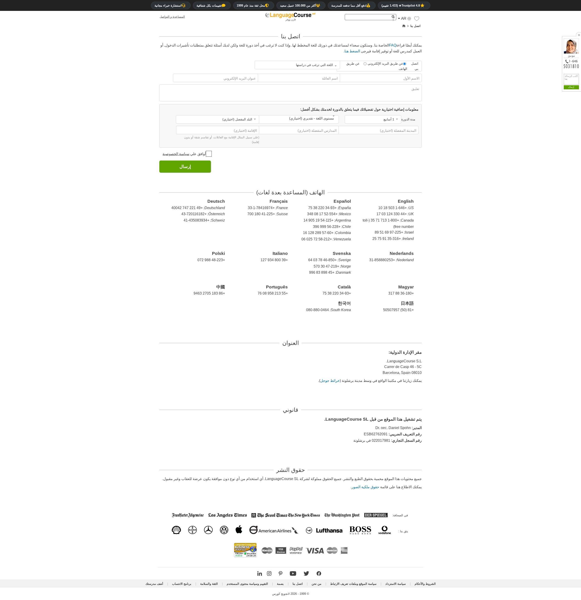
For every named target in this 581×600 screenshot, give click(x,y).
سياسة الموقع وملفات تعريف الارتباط (353, 583)
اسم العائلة (329, 78)
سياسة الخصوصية (175, 154)
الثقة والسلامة (209, 583)
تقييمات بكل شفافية (209, 5)
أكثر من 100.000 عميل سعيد (298, 5)
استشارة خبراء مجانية (168, 5)
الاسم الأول (410, 78)
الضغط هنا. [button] (352, 51)
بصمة (280, 583)
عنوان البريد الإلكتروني (239, 78)
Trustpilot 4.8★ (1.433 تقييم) (401, 5)
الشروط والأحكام (425, 583)
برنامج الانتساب (181, 583)
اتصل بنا (298, 583)
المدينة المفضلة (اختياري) (397, 130)
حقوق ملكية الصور (365, 487)
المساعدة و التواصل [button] (172, 16)
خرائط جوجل (330, 381)
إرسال (185, 166)
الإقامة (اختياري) (245, 130)
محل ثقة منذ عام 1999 (251, 5)
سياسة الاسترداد (395, 583)
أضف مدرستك (154, 583)
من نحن (316, 583)
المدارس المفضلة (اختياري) (317, 130)
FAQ (392, 45)
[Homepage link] (403, 26)
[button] (416, 19)
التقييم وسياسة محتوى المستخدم (247, 583)
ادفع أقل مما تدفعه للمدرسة (349, 5)
